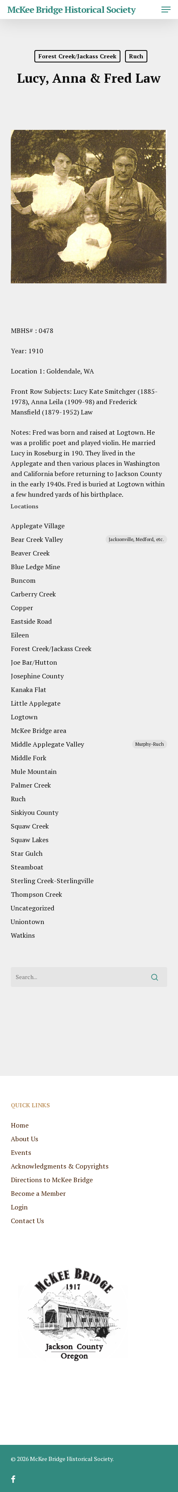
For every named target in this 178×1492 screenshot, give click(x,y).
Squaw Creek (30, 826)
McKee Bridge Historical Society (71, 9)
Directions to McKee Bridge (52, 1179)
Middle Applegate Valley (87, 744)
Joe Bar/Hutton (34, 662)
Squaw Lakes (29, 839)
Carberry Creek (33, 594)
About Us (24, 1138)
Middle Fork (28, 757)
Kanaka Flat (28, 689)
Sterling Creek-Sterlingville (53, 880)
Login (19, 1207)
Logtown (24, 716)
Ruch (136, 56)
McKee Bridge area (38, 730)
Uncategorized (32, 907)
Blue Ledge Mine (35, 566)
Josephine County (37, 675)
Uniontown (27, 921)
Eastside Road (31, 621)
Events (21, 1152)
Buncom (23, 580)
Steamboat (27, 867)
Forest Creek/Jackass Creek (77, 56)
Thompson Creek (36, 894)
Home (20, 1125)
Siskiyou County (34, 812)
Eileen (20, 634)
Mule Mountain (34, 771)
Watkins (23, 935)
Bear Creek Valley (87, 539)
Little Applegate (35, 703)
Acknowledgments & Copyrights (59, 1166)
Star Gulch (27, 853)
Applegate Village (38, 525)
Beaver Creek (30, 553)
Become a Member (38, 1193)
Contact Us (27, 1220)
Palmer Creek (31, 785)
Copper (22, 607)
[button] (166, 9)
